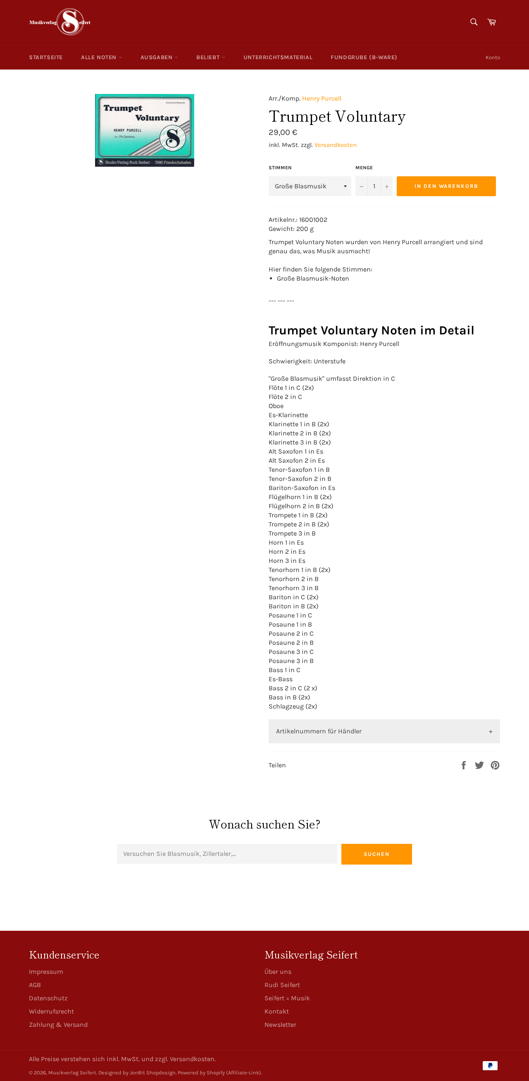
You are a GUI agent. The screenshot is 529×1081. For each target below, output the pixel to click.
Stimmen (280, 168)
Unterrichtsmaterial (277, 57)
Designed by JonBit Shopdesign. (137, 1072)
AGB (35, 985)
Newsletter (280, 1024)
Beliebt (209, 57)
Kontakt (276, 1011)
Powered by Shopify (201, 1072)
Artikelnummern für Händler (319, 731)
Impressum (46, 971)
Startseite (46, 57)
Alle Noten (100, 57)
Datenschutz (48, 998)
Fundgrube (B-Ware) (364, 57)
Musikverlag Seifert (72, 1072)
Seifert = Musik (287, 998)
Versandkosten (336, 145)
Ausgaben (157, 57)
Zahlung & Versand (58, 1024)
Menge (364, 168)
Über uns (277, 971)
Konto (493, 57)
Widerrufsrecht (51, 1011)
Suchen (377, 854)
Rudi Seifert (282, 985)
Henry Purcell (321, 98)
